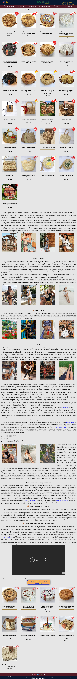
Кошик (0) (69, 6)
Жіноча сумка (65, 407)
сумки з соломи (70, 422)
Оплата (22, 6)
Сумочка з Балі (7, 537)
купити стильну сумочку (60, 427)
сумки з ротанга (14, 413)
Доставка (33, 6)
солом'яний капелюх (62, 500)
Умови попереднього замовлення (38, 585)
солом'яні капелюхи (29, 500)
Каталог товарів (9, 6)
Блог (57, 6)
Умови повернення (45, 6)
